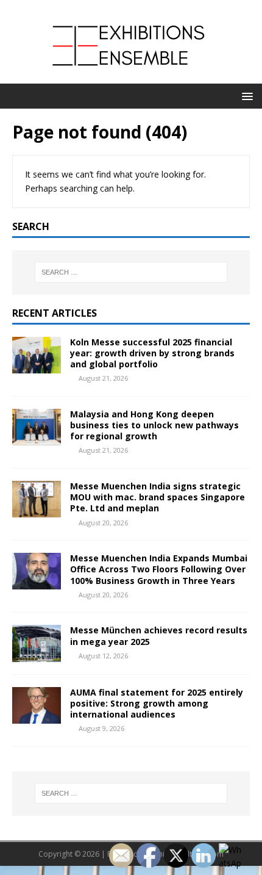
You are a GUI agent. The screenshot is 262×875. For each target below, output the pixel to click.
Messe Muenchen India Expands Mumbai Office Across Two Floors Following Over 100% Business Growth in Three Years (158, 569)
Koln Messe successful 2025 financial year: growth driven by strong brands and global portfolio (152, 353)
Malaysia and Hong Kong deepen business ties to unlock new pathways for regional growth (154, 425)
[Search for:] (131, 272)
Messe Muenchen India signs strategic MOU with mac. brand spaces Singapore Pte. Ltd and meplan (157, 497)
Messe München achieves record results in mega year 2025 (158, 635)
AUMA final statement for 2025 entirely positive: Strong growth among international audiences (156, 703)
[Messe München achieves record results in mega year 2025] (36, 654)
